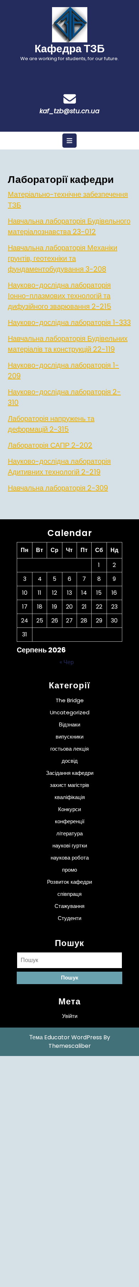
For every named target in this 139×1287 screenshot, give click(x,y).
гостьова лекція (69, 748)
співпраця (69, 894)
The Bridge (70, 700)
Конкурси (69, 809)
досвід (70, 761)
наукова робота (70, 857)
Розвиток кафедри (69, 882)
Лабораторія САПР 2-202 (50, 445)
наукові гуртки (69, 845)
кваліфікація (70, 797)
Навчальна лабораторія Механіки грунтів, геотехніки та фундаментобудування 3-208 (62, 258)
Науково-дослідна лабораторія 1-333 (69, 322)
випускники (69, 736)
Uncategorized (69, 712)
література (69, 833)
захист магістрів (69, 785)
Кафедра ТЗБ (70, 48)
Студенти (69, 918)
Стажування (69, 906)
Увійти (69, 1016)
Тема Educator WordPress (65, 1037)
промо (69, 869)
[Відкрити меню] (69, 140)
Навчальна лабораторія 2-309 (58, 488)
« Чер (67, 662)
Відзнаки (69, 724)
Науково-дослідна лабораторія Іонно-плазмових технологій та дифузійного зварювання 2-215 (59, 295)
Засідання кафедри (69, 773)
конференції (69, 821)
